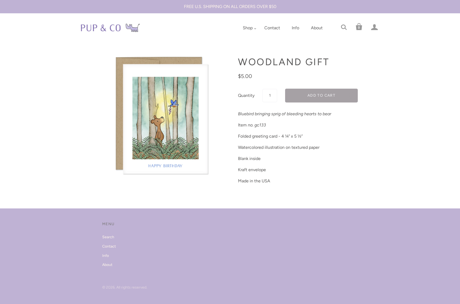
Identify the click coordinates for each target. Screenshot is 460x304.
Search (108, 237)
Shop (248, 27)
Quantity (246, 95)
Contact (272, 27)
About (317, 27)
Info (295, 27)
